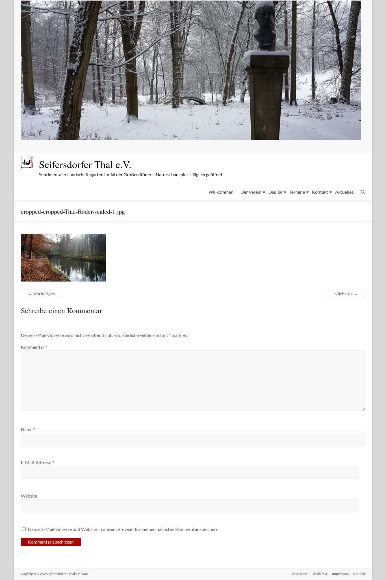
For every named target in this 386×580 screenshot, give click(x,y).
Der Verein (250, 192)
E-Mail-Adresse (37, 462)
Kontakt (320, 192)
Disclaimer (320, 574)
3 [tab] (188, 133)
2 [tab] (182, 133)
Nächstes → (346, 293)
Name (28, 429)
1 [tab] (176, 133)
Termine (297, 192)
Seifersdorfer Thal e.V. (85, 164)
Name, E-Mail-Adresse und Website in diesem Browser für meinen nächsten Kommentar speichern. (123, 529)
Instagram (299, 574)
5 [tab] (199, 133)
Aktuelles (344, 192)
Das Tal (275, 192)
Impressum (340, 574)
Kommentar (34, 347)
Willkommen (221, 192)
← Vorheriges (41, 293)
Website (29, 495)
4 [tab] (194, 133)
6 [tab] (205, 133)
